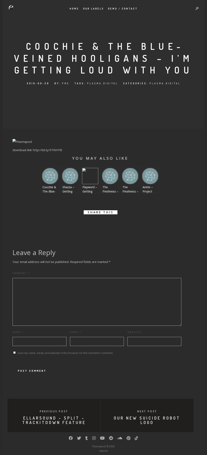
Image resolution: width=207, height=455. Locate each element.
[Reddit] (111, 439)
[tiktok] (136, 439)
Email (75, 332)
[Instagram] (94, 439)
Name (18, 332)
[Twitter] (79, 439)
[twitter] (86, 224)
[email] (123, 224)
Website (134, 332)
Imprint (103, 451)
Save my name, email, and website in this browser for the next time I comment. (65, 353)
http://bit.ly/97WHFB (47, 150)
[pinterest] (105, 224)
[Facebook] (71, 439)
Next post (147, 411)
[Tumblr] (86, 439)
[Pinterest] (128, 439)
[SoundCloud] (119, 439)
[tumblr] (114, 224)
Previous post (54, 411)
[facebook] (77, 224)
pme (65, 83)
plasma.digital (102, 83)
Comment (21, 273)
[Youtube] (102, 439)
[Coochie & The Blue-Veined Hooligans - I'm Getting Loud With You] (22, 142)
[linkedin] (95, 224)
